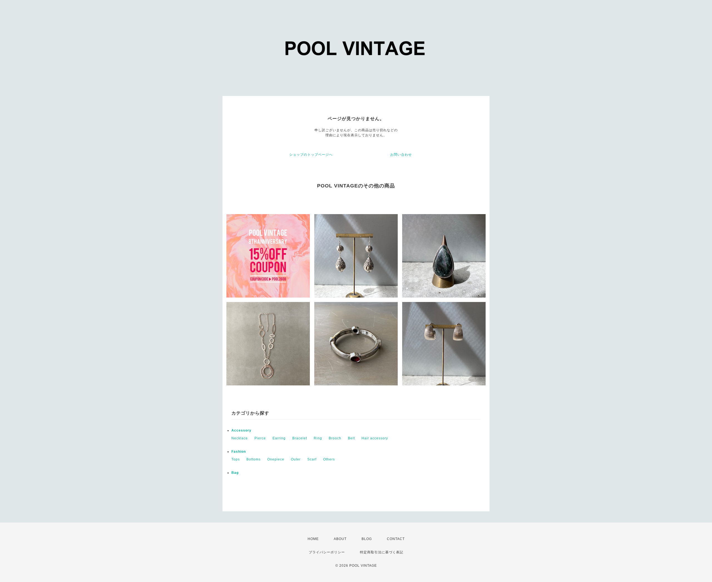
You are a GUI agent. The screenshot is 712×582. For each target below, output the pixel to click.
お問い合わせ (401, 155)
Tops (235, 459)
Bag (235, 473)
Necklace (239, 438)
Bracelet (299, 438)
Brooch (335, 438)
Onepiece (275, 459)
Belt (351, 438)
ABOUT (340, 539)
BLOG (367, 539)
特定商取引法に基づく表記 (381, 552)
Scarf (312, 459)
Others (329, 459)
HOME (313, 539)
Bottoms (253, 459)
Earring (279, 438)
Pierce (260, 438)
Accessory (241, 430)
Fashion (238, 452)
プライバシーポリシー (327, 552)
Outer (296, 459)
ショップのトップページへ (311, 155)
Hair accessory (375, 438)
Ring (318, 438)
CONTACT (396, 539)
